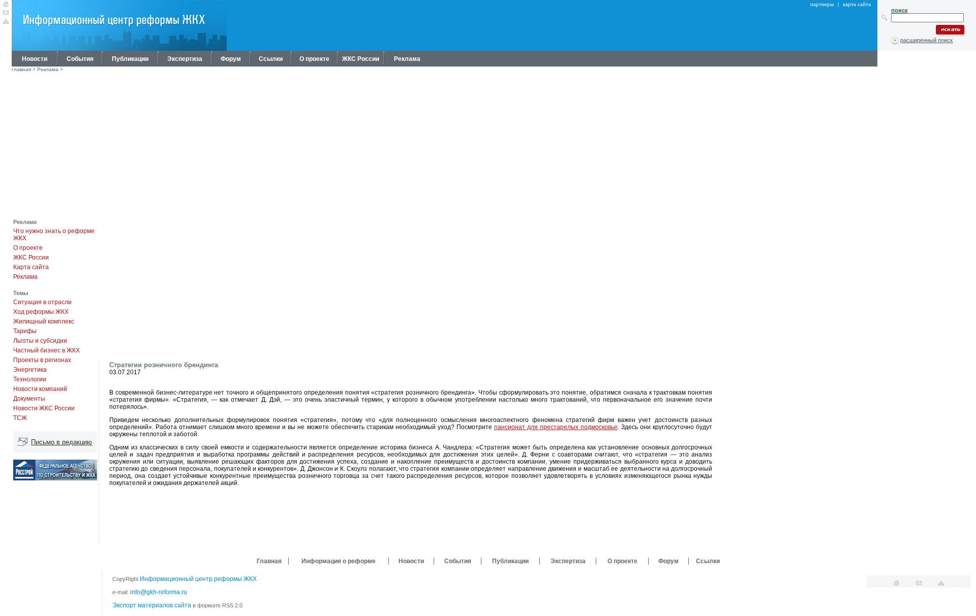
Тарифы (25, 331)
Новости (34, 58)
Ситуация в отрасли (42, 302)
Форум (231, 58)
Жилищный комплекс (43, 321)
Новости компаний (40, 389)
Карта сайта (31, 267)
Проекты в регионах (42, 360)
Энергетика (30, 369)
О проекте (314, 58)
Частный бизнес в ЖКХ (46, 350)
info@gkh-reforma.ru (158, 592)
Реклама (407, 58)
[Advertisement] (488, 148)
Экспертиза (184, 58)
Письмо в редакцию (61, 442)
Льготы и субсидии (40, 340)
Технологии (29, 379)
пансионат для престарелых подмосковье (556, 427)
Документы (29, 398)
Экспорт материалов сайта (151, 605)
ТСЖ (20, 418)
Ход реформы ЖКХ (41, 311)
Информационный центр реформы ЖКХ (198, 578)
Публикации (130, 58)
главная (21, 69)
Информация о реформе (338, 561)
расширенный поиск (926, 40)
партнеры (822, 4)
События (80, 58)
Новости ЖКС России (44, 408)
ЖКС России (360, 58)
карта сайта (857, 4)
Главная (269, 561)
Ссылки (271, 58)
